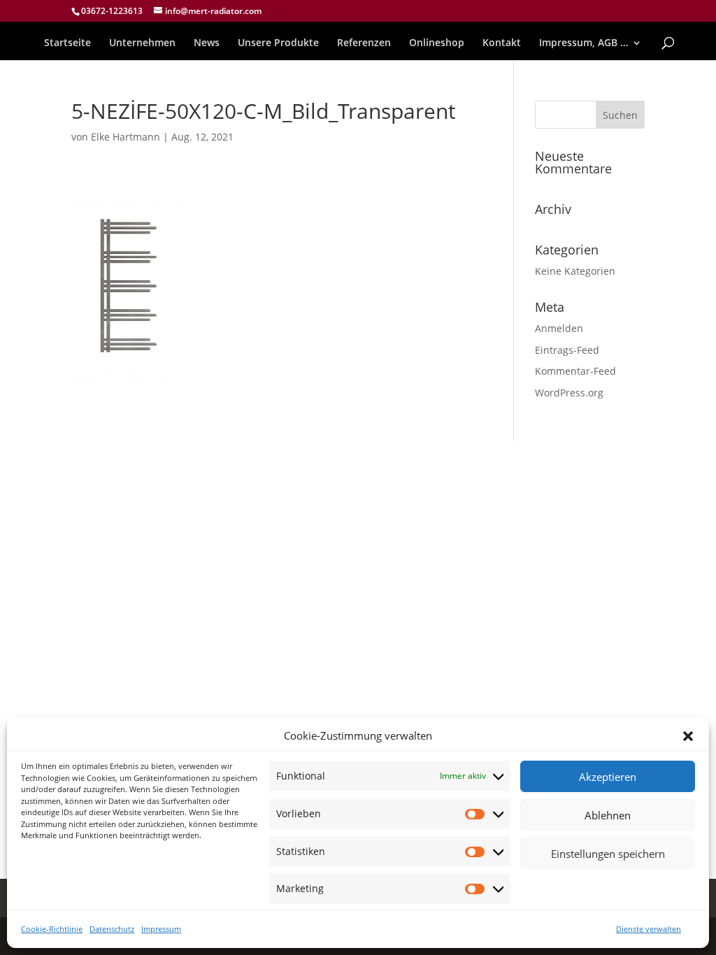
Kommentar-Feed (575, 371)
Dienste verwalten (648, 929)
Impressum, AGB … (583, 43)
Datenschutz (112, 929)
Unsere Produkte (278, 43)
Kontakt (501, 43)
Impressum (161, 929)
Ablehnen (608, 815)
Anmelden (559, 328)
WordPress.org (569, 392)
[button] (688, 736)
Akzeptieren (607, 777)
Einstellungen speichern (608, 854)
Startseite (67, 43)
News (207, 43)
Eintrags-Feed (567, 350)
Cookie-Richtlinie (52, 929)
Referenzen (364, 43)
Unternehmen (142, 43)
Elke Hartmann (125, 136)
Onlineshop (436, 43)
